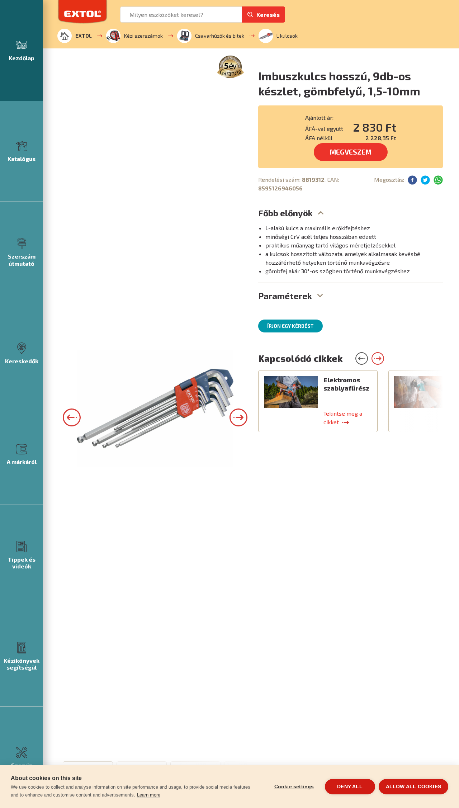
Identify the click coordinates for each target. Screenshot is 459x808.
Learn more (148, 795)
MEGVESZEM (351, 152)
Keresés (268, 14)
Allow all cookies (413, 786)
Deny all (350, 786)
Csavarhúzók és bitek (219, 36)
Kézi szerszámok (143, 36)
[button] (72, 417)
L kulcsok (287, 36)
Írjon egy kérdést (290, 326)
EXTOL (83, 36)
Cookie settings (294, 786)
